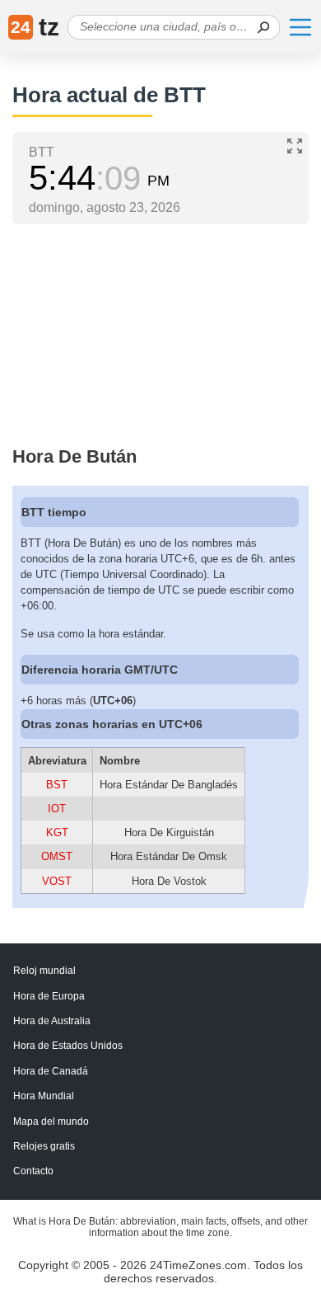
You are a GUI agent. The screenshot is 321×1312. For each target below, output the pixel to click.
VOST (57, 881)
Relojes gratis (44, 1146)
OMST (56, 856)
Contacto (33, 1171)
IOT (57, 808)
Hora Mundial (43, 1096)
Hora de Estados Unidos (68, 1045)
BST (56, 784)
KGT (57, 832)
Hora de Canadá (50, 1071)
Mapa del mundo (51, 1121)
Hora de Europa (49, 996)
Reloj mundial (44, 970)
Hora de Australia (52, 1021)
